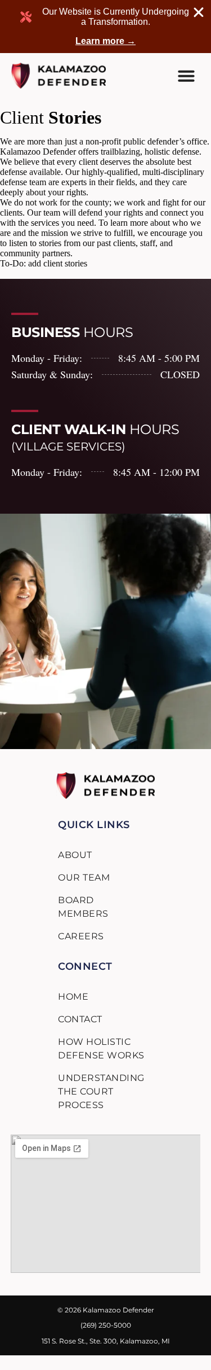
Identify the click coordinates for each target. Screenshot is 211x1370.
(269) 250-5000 (105, 1325)
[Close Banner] (198, 12)
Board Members (83, 907)
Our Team (84, 877)
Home (73, 996)
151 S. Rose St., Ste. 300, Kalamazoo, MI (106, 1341)
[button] (186, 75)
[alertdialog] (105, 26)
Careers (81, 936)
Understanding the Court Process (101, 1091)
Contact (80, 1019)
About (75, 855)
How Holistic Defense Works (101, 1048)
